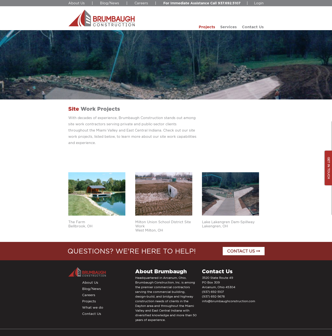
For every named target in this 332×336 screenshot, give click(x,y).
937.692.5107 (229, 3)
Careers (141, 3)
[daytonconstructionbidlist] (101, 18)
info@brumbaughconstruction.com (228, 301)
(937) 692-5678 (213, 296)
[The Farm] (96, 193)
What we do (92, 307)
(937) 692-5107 (213, 292)
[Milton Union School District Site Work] (163, 193)
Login (259, 3)
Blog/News (109, 3)
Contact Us (241, 251)
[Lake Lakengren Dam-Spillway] (230, 193)
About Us (76, 3)
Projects (89, 301)
